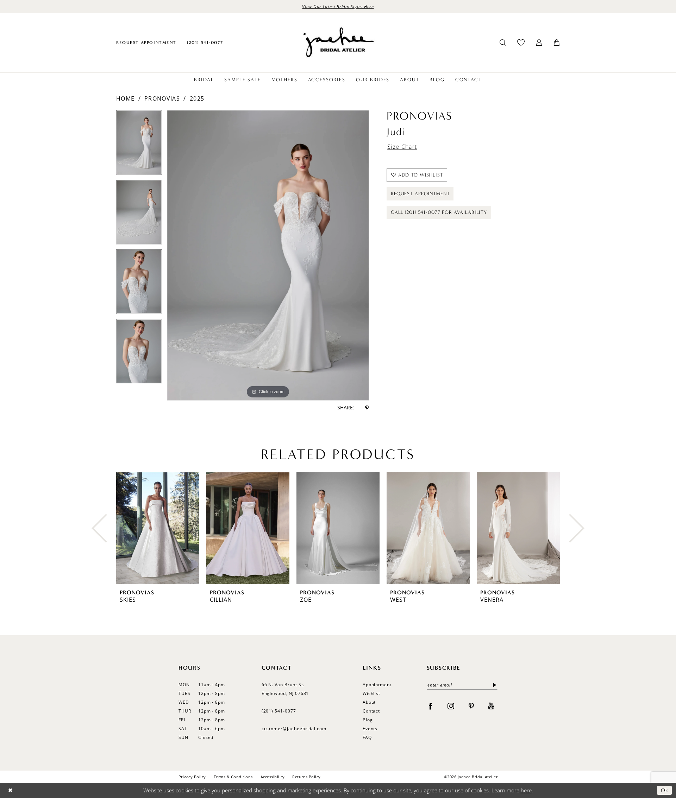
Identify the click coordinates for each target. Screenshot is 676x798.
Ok (664, 790)
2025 (197, 98)
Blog (368, 720)
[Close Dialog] (10, 790)
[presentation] (157, 528)
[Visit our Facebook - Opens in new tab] (430, 706)
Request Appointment (420, 194)
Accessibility (272, 776)
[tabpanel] (139, 145)
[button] (539, 42)
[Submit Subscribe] (493, 685)
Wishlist (372, 693)
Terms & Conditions (233, 776)
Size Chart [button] (402, 147)
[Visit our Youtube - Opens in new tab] (491, 706)
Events (370, 729)
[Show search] (503, 42)
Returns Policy (306, 776)
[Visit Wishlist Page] (521, 42)
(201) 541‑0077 (279, 711)
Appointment (377, 685)
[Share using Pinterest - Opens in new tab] (367, 408)
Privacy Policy (192, 776)
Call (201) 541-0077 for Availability (439, 212)
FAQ (367, 737)
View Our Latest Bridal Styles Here (338, 6)
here (526, 790)
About (369, 702)
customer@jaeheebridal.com (294, 729)
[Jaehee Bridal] (338, 42)
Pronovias (162, 98)
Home (125, 98)
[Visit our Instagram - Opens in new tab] (451, 706)
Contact (371, 711)
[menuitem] (146, 42)
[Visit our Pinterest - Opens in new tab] (471, 706)
